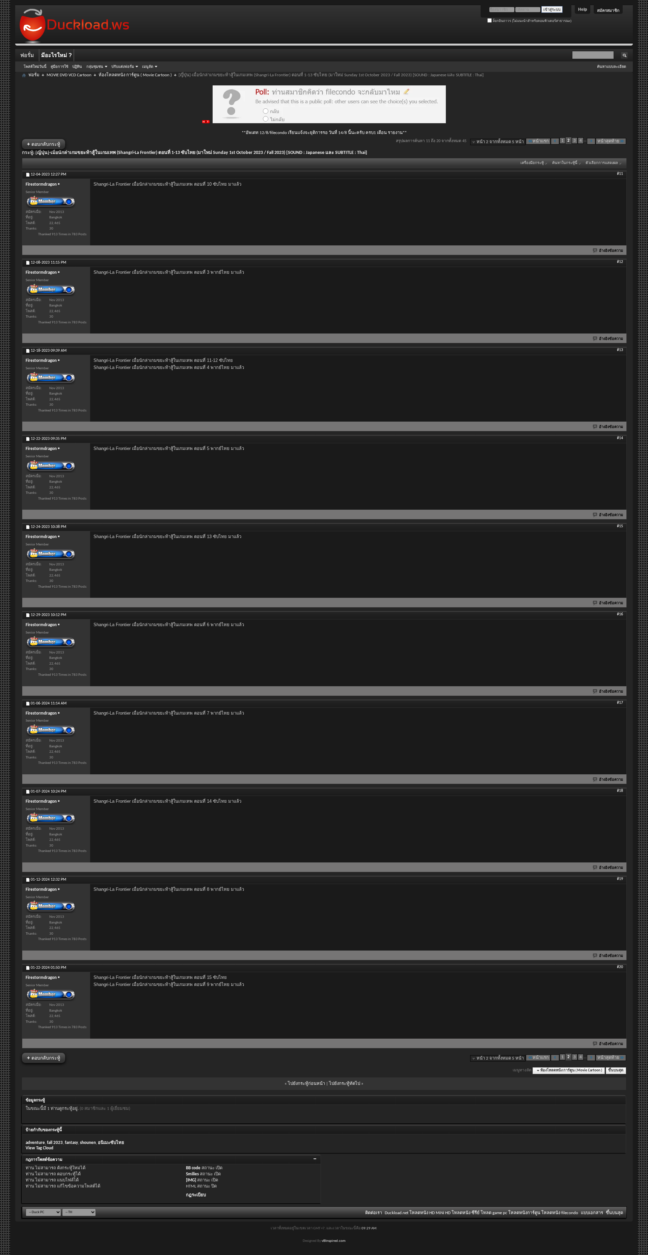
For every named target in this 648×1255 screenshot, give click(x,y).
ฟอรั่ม (27, 55)
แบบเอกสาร (592, 1213)
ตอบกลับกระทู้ (43, 144)
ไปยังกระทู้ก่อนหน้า (306, 1084)
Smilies (192, 1174)
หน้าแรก (541, 141)
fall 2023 (55, 1143)
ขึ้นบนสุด (615, 1070)
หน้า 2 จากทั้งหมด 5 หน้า (500, 142)
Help (582, 9)
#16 (620, 614)
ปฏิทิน (77, 66)
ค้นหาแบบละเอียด (611, 66)
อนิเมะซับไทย (111, 1143)
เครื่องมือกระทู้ (532, 163)
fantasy (71, 1143)
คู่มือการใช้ (59, 66)
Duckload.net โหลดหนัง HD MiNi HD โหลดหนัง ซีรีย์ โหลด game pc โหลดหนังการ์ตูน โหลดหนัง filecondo (481, 1213)
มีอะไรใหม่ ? (56, 55)
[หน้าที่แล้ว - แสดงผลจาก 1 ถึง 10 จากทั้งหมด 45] (555, 141)
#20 (620, 967)
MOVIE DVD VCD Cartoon (69, 75)
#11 (620, 174)
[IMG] (191, 1180)
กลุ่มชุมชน (94, 66)
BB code (193, 1168)
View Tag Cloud (39, 1148)
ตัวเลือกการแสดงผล (602, 163)
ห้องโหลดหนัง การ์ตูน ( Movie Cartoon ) (135, 75)
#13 (620, 350)
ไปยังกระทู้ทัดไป (344, 1084)
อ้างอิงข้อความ (611, 251)
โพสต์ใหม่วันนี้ (35, 66)
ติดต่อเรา (373, 1213)
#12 (620, 262)
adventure (35, 1143)
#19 (620, 879)
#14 (620, 438)
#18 (620, 791)
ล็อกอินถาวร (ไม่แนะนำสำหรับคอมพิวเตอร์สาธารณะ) (531, 21)
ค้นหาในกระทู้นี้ (564, 163)
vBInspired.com (334, 1241)
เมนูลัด (147, 66)
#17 (620, 703)
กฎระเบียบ (196, 1195)
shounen (88, 1143)
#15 (620, 526)
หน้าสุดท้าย (608, 141)
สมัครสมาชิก (608, 10)
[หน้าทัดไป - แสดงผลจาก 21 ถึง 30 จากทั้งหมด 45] (591, 141)
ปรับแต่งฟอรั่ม (122, 66)
